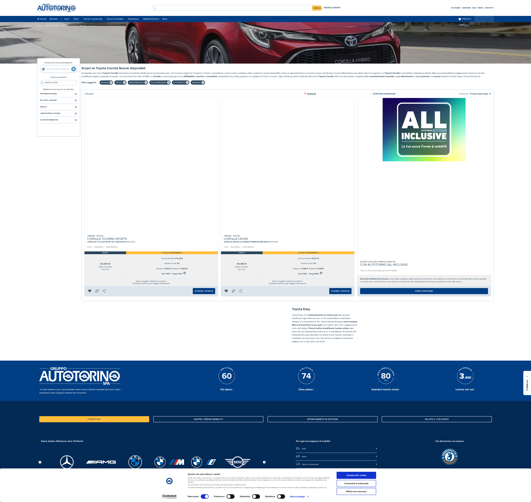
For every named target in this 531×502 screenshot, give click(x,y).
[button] (89, 291)
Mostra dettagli (297, 496)
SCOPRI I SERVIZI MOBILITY (208, 419)
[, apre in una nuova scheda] (67, 462)
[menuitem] (455, 8)
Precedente (40, 461)
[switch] (231, 496)
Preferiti (466, 19)
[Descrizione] (491, 77)
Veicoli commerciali (310, 464)
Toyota (64, 26)
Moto (304, 457)
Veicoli (49, 26)
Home (40, 26)
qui (210, 485)
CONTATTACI (94, 419)
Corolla (74, 26)
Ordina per (464, 94)
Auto (56, 26)
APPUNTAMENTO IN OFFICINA (322, 419)
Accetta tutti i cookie (356, 475)
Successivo (264, 461)
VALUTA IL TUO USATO (437, 419)
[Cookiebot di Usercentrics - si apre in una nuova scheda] (169, 497)
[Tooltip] (185, 273)
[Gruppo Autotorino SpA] (56, 8)
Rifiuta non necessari (356, 491)
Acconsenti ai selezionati (356, 483)
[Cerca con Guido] (73, 69)
